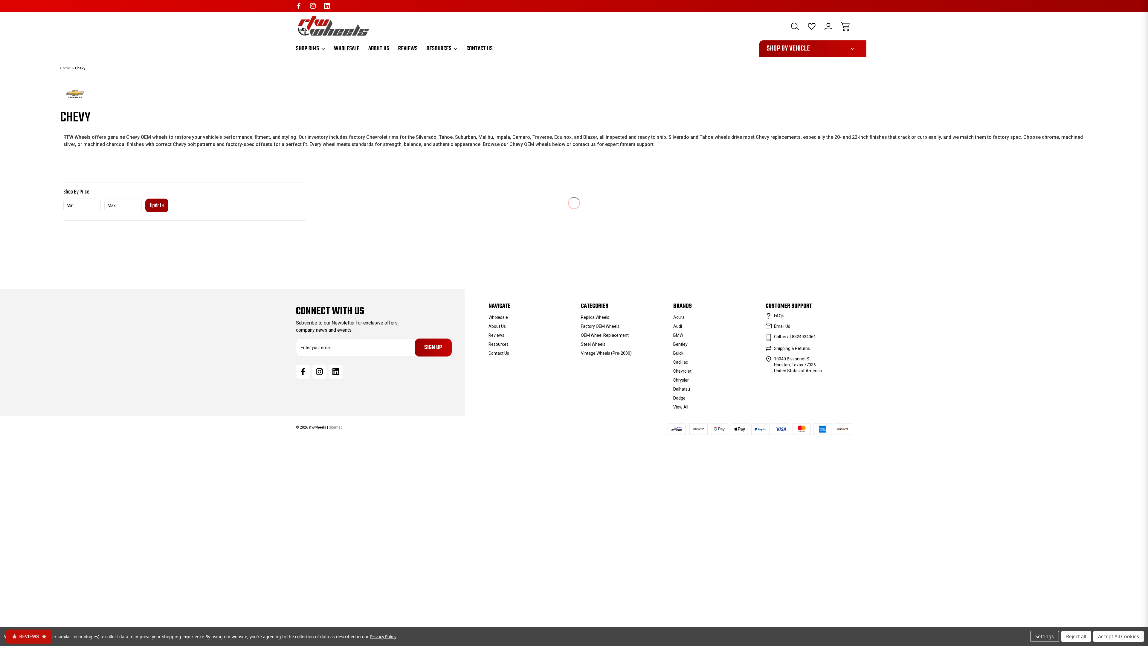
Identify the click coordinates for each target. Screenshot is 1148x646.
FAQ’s (779, 315)
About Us (378, 49)
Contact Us (479, 49)
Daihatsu (681, 389)
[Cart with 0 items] (845, 26)
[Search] (795, 26)
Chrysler (681, 380)
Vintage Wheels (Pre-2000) (606, 353)
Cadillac (680, 362)
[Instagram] (313, 6)
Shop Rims (307, 49)
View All (680, 407)
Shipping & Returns (792, 348)
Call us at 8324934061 (795, 336)
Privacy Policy (383, 636)
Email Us (782, 326)
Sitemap (335, 427)
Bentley (680, 344)
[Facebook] (299, 6)
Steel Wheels (593, 344)
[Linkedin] (327, 6)
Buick (678, 353)
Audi (677, 326)
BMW (678, 335)
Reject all (1076, 636)
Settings (1044, 636)
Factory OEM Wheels (600, 326)
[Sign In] (828, 26)
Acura (679, 317)
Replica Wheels (595, 317)
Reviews (408, 49)
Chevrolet (682, 371)
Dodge (679, 398)
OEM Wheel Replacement (605, 335)
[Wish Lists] (812, 26)
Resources (439, 49)
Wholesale (346, 49)
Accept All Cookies (1118, 636)
